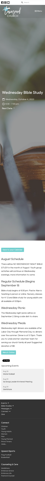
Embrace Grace (7, 471)
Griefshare (5, 468)
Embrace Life (6, 473)
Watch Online (9, 352)
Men (3, 436)
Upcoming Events (10, 366)
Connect (4, 411)
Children (4, 426)
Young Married (7, 439)
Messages (5, 409)
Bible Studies (6, 406)
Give (3, 414)
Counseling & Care (9, 464)
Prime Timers (6, 441)
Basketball (5, 457)
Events (4, 403)
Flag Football (6, 455)
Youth (3, 429)
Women (4, 434)
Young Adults (6, 431)
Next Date (7, 108)
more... (3, 444)
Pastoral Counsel (7, 476)
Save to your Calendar (13, 250)
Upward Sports (8, 451)
